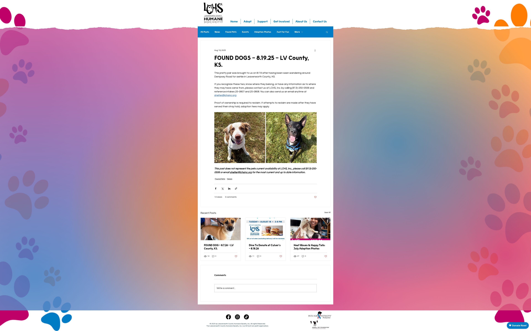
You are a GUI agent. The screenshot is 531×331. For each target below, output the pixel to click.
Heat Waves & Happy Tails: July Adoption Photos (309, 247)
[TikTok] (246, 316)
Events (245, 32)
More (297, 32)
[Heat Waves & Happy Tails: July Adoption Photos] (310, 229)
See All (327, 212)
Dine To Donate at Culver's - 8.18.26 (265, 247)
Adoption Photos (262, 32)
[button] (327, 32)
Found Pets (230, 32)
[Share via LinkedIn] (229, 188)
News (217, 32)
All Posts (205, 32)
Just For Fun (283, 32)
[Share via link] (236, 188)
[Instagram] (237, 316)
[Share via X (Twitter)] (222, 188)
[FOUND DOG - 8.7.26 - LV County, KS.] (221, 229)
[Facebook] (228, 316)
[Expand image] (239, 137)
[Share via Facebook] (215, 188)
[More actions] (315, 50)
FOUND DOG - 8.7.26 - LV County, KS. (219, 247)
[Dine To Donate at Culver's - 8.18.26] (266, 229)
